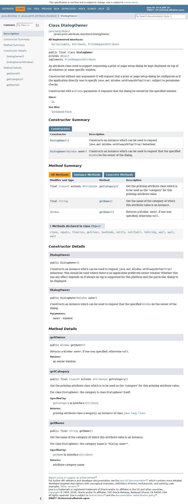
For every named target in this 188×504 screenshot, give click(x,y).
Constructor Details (15, 50)
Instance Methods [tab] (87, 174)
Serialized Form (61, 111)
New (56, 9)
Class (62, 186)
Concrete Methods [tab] (119, 174)
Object (64, 56)
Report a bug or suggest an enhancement (72, 477)
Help (101, 9)
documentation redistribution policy (135, 495)
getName (104, 201)
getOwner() (13, 73)
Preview (47, 9)
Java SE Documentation (133, 480)
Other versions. (69, 486)
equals (64, 232)
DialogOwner (69, 15)
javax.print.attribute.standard (38, 15)
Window (72, 151)
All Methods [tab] (59, 174)
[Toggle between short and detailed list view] (50, 226)
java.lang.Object (59, 31)
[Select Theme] (108, 9)
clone (53, 232)
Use (29, 9)
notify (120, 232)
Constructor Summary (17, 39)
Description (11, 33)
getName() (13, 85)
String (63, 201)
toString (150, 232)
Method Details (13, 67)
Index (81, 9)
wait (162, 232)
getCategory (107, 186)
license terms (131, 2)
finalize (78, 232)
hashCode (107, 232)
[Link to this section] (92, 120)
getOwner (105, 212)
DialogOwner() (15, 56)
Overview (8, 9)
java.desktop (9, 15)
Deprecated (69, 9)
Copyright (54, 492)
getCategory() (15, 79)
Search (91, 9)
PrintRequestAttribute (103, 44)
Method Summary (14, 45)
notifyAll (134, 232)
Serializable (60, 44)
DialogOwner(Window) (20, 62)
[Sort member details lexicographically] (37, 25)
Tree (36, 9)
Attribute (78, 44)
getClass (93, 232)
